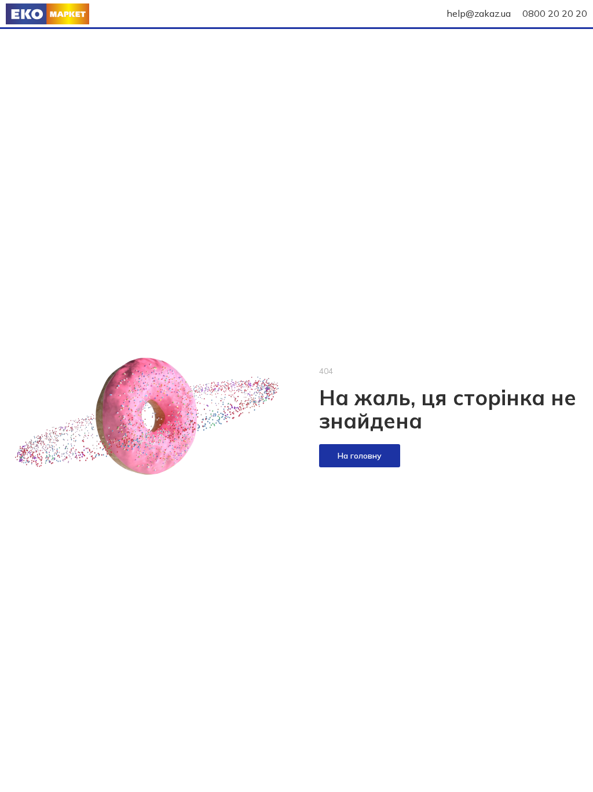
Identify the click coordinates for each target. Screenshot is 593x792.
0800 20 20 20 (554, 13)
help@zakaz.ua (478, 13)
